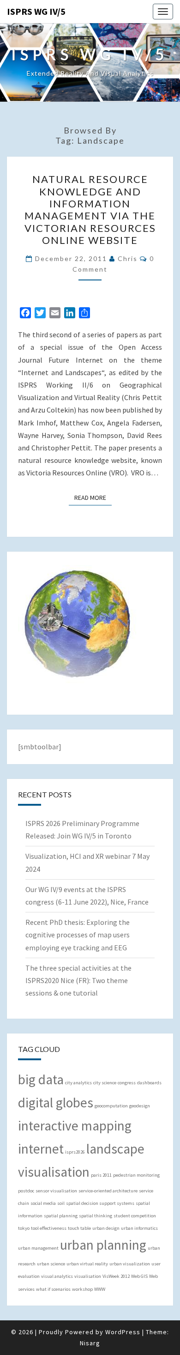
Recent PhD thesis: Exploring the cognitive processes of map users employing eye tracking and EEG (77, 935)
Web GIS (139, 1276)
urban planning (103, 1244)
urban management (38, 1248)
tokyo (24, 1228)
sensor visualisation (56, 1191)
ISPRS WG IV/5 (36, 11)
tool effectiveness (48, 1228)
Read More (93, 497)
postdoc (26, 1191)
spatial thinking (95, 1216)
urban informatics (139, 1228)
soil (61, 1203)
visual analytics (57, 1276)
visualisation (87, 1276)
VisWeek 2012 (116, 1276)
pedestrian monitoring (136, 1175)
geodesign (139, 1106)
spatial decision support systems (100, 1203)
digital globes (55, 1102)
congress (127, 1083)
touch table (79, 1228)
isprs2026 (75, 1152)
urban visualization (129, 1264)
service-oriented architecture (108, 1191)
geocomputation (111, 1106)
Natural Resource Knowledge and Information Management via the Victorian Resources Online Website (90, 209)
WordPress (122, 1332)
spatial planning (61, 1216)
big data (41, 1079)
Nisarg (90, 1343)
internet (41, 1148)
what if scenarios (53, 1289)
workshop (82, 1289)
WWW (99, 1289)
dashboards (149, 1083)
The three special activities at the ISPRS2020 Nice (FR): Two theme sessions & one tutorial (78, 980)
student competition (135, 1216)
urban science (51, 1264)
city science (104, 1083)
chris (128, 258)
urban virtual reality (87, 1264)
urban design (106, 1228)
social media (43, 1203)
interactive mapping (75, 1125)
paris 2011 (101, 1175)
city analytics (78, 1083)
